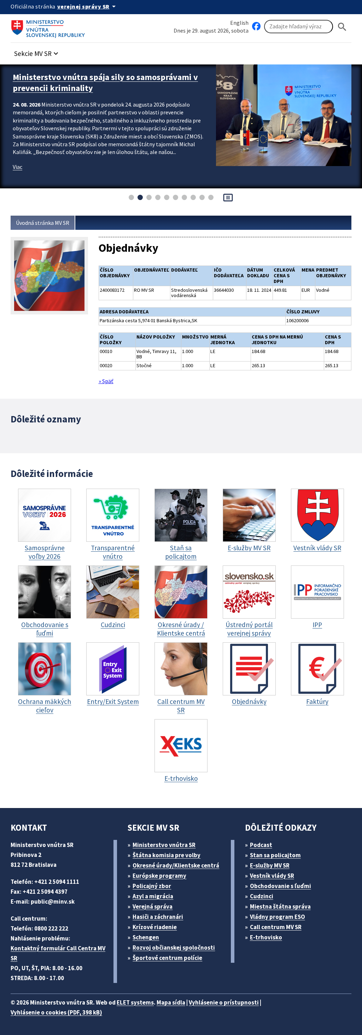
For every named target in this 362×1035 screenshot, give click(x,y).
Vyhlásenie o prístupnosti (224, 1002)
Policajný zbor (152, 886)
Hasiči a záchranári (158, 917)
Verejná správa (153, 906)
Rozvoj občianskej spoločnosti (174, 947)
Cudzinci (261, 896)
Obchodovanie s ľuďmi (280, 886)
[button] (37, 51)
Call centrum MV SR (276, 927)
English (239, 22)
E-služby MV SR (270, 865)
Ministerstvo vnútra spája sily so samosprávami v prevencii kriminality (105, 82)
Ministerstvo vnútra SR (164, 845)
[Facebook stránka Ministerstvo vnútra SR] (256, 26)
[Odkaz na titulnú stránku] (49, 26)
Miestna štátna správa (280, 906)
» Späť (106, 381)
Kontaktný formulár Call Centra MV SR (58, 953)
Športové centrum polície (167, 958)
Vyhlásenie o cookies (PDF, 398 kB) (56, 1012)
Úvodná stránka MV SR (42, 222)
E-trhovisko (266, 937)
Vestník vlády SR (272, 876)
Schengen (146, 937)
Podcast (261, 845)
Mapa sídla (171, 1002)
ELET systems (135, 1002)
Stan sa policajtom (275, 855)
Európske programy (159, 876)
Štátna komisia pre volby (166, 855)
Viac (17, 166)
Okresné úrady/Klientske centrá (176, 865)
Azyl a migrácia (153, 896)
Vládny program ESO (277, 917)
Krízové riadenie (155, 927)
